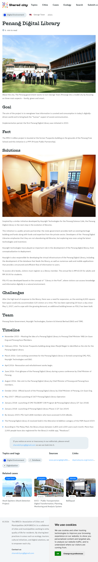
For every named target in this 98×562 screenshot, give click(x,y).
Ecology (67, 4)
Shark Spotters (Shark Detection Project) (16, 491)
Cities (45, 4)
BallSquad (71, 489)
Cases (56, 4)
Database (36, 460)
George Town (39, 14)
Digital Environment (15, 14)
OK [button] (58, 554)
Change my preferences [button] (73, 554)
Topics (34, 4)
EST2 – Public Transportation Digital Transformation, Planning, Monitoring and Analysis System (48, 492)
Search (79, 4)
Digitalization (12, 465)
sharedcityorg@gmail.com (24, 445)
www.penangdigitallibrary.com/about (65, 459)
